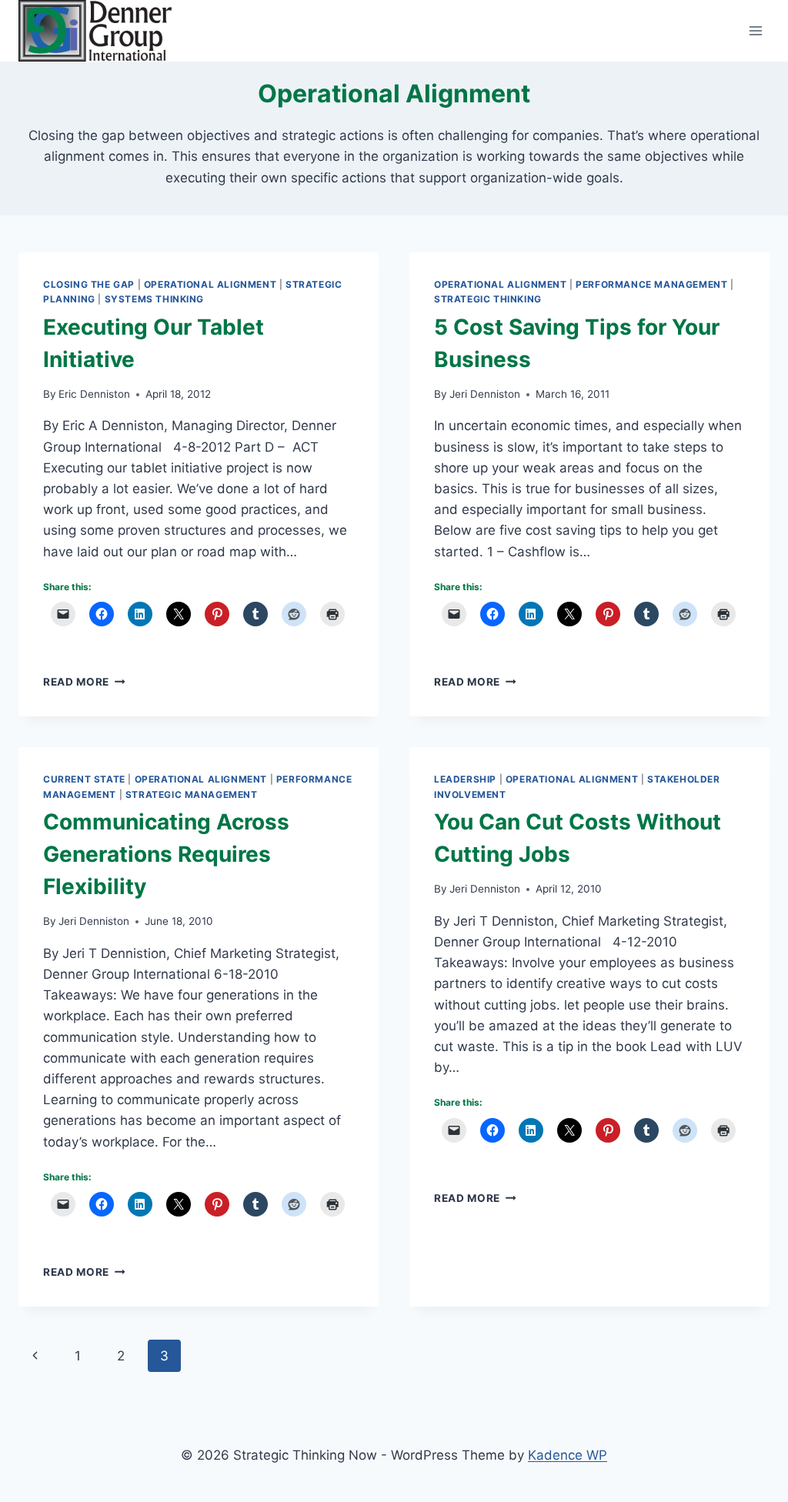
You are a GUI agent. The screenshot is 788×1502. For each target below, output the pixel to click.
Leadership (465, 779)
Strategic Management (191, 794)
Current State (84, 779)
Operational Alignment (210, 284)
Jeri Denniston (484, 394)
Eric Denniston (94, 394)
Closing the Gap (89, 284)
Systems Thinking (155, 299)
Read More (84, 682)
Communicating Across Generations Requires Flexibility (166, 854)
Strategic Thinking (488, 299)
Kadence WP (567, 1455)
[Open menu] (755, 30)
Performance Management (651, 284)
